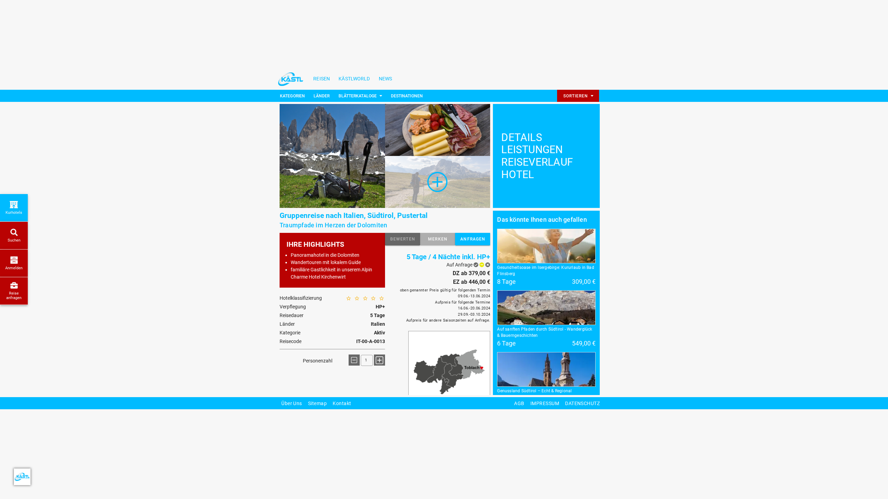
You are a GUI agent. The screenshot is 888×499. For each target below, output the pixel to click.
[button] (402, 239)
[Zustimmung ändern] (22, 477)
